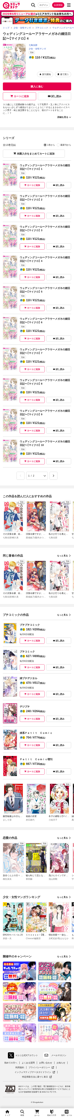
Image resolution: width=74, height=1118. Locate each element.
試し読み (56, 96)
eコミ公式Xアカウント (24, 1056)
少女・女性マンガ (37, 48)
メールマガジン (58, 1055)
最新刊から (65, 145)
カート (37, 1115)
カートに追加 (21, 96)
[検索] (33, 5)
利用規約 (19, 1067)
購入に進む (37, 86)
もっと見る (62, 555)
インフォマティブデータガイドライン (33, 1072)
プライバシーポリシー (41, 1067)
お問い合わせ (45, 1063)
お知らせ (61, 1063)
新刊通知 (46, 74)
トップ (7, 1115)
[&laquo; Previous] (20, 476)
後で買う (64, 74)
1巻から (51, 145)
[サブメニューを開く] (68, 5)
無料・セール (66, 1115)
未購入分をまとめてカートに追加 (36, 153)
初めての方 (51, 1115)
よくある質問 (28, 1063)
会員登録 (58, 5)
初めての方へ (10, 1063)
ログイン (44, 5)
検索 (22, 1115)
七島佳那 (33, 45)
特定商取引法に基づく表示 (37, 1077)
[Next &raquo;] (53, 476)
